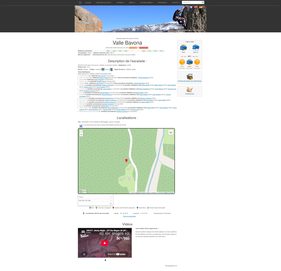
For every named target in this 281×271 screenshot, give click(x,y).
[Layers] (170, 132)
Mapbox (172, 193)
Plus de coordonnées (129, 216)
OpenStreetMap (146, 193)
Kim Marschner (108, 98)
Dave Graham (101, 87)
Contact (175, 2)
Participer (162, 2)
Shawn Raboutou (107, 94)
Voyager (120, 2)
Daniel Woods (171, 85)
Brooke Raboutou (143, 77)
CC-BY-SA (160, 193)
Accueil (88, 2)
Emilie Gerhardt (98, 79)
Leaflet (132, 193)
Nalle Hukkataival (144, 89)
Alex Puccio (101, 76)
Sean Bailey (149, 100)
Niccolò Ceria (172, 89)
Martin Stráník (158, 85)
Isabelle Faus (101, 81)
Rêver (131, 2)
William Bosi (104, 106)
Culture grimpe (146, 2)
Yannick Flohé (107, 109)
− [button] (81, 134)
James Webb (145, 85)
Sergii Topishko (93, 109)
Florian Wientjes (121, 109)
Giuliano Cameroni (107, 85)
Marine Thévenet (104, 77)
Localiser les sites (103, 2)
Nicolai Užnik (88, 87)
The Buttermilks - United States (191, 30)
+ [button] (81, 131)
